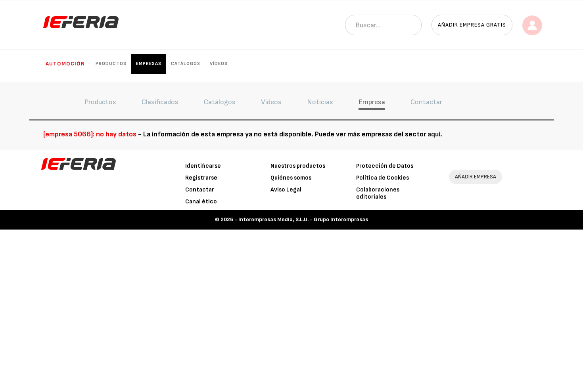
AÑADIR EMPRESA (475, 176)
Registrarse (201, 178)
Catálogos (185, 64)
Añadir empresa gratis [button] (472, 24)
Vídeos (219, 64)
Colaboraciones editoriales (377, 193)
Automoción (65, 63)
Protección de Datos (384, 166)
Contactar (199, 189)
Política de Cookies (382, 178)
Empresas (148, 64)
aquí (434, 134)
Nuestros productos (297, 166)
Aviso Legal (285, 189)
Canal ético (201, 201)
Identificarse (203, 166)
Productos (111, 64)
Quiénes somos (290, 178)
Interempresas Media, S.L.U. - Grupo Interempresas (303, 219)
